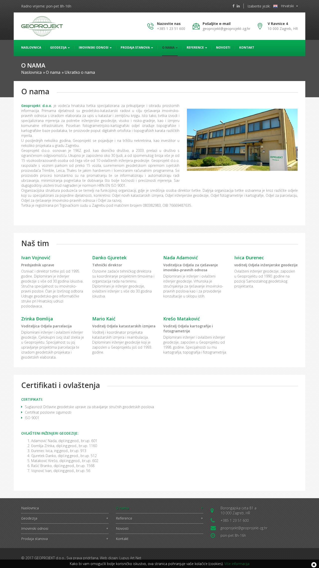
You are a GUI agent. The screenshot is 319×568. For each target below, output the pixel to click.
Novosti (223, 47)
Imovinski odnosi (64, 528)
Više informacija (236, 563)
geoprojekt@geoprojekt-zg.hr (226, 28)
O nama (159, 508)
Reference (159, 518)
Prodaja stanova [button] (136, 47)
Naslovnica (31, 47)
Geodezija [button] (58, 47)
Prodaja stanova (64, 539)
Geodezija (64, 518)
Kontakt (246, 47)
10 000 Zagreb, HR (283, 26)
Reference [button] (196, 47)
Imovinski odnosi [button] (94, 47)
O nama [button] (168, 47)
